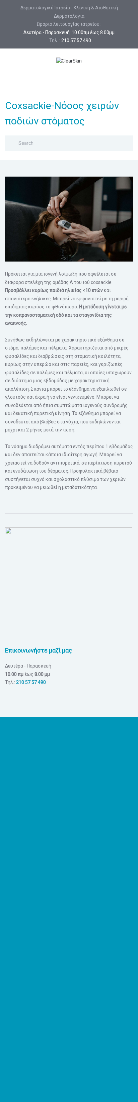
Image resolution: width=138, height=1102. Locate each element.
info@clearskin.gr (69, 867)
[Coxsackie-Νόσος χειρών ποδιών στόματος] (69, 218)
